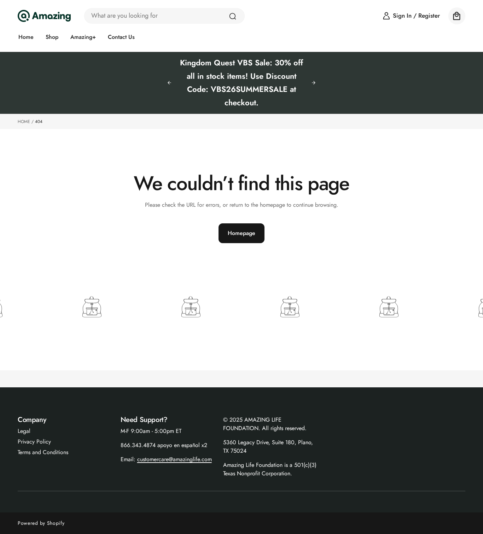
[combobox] (164, 16)
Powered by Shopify (41, 523)
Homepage (241, 233)
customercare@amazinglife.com (174, 459)
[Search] (232, 16)
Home (24, 121)
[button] (456, 15)
